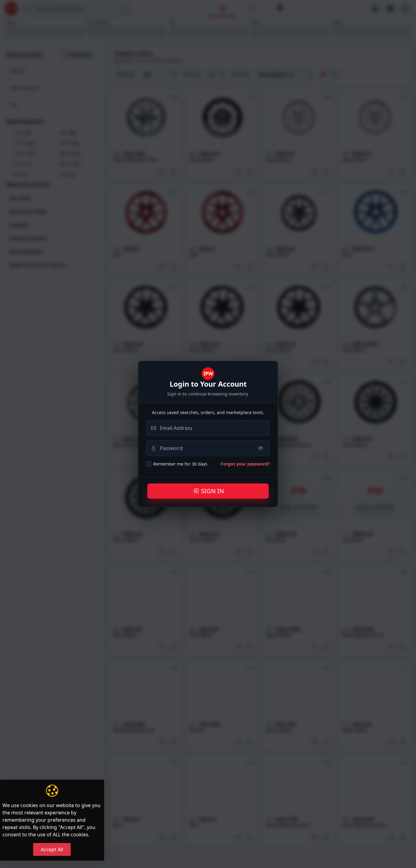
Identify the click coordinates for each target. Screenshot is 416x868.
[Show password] (260, 448)
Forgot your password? (245, 464)
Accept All (52, 849)
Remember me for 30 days (180, 464)
